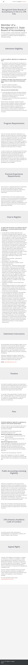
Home (2, 662)
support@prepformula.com (10, 362)
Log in (24, 1)
